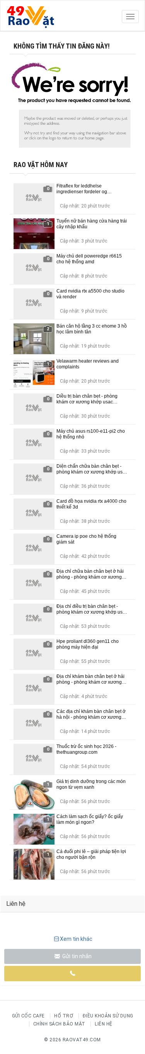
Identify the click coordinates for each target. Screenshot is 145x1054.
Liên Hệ (104, 1024)
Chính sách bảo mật (59, 1024)
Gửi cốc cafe (28, 1016)
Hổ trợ (63, 1016)
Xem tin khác (76, 939)
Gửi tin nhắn (76, 956)
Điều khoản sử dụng (108, 1016)
